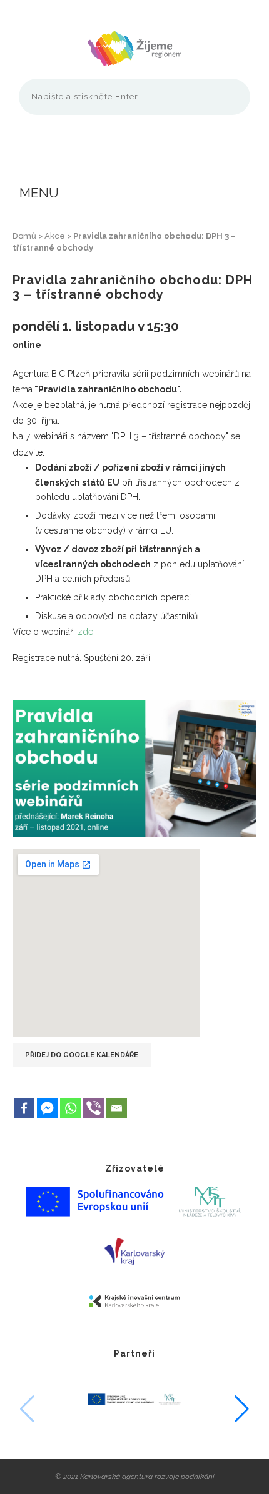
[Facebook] (24, 1108)
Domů (24, 236)
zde (85, 632)
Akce (54, 236)
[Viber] (93, 1108)
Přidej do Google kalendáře (81, 1055)
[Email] (116, 1108)
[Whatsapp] (70, 1108)
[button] (241, 1409)
